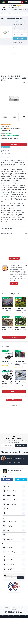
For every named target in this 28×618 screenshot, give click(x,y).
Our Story (9, 486)
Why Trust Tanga (11, 491)
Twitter (22, 479)
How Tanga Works (12, 500)
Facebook (8, 479)
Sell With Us (10, 547)
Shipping (9, 526)
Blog (8, 509)
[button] (9, 130)
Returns (9, 530)
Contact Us (14, 283)
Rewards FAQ (10, 539)
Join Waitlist (14, 144)
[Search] (22, 2)
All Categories (6, 9)
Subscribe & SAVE (21, 445)
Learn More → (11, 472)
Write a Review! (14, 258)
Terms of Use (10, 564)
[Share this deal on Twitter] (5, 153)
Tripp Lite (6, 126)
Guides (9, 513)
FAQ (20, 462)
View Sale (14, 337)
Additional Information (7, 228)
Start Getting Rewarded (15, 470)
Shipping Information (7, 233)
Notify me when (16, 28)
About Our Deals (11, 504)
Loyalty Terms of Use (13, 569)
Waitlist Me (20, 38)
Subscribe (20, 578)
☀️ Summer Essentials (16, 9)
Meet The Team (11, 495)
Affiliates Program (12, 552)
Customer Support (12, 521)
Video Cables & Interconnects (14, 13)
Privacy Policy (10, 560)
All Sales (3, 13)
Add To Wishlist (5, 147)
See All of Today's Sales (14, 400)
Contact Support (12, 462)
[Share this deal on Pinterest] (9, 153)
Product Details (5, 157)
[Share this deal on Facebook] (2, 153)
